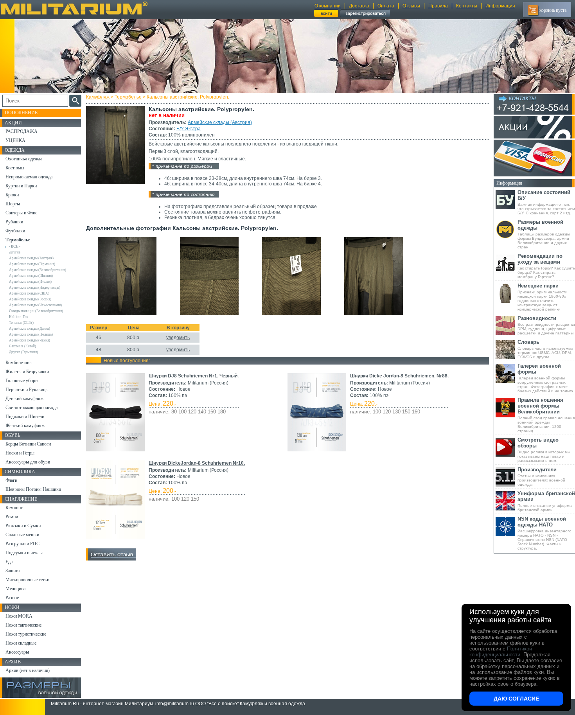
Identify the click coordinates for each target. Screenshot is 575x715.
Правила (438, 6)
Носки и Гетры (19, 453)
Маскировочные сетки (27, 579)
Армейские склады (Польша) (31, 334)
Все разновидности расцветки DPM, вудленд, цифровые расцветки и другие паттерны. (546, 325)
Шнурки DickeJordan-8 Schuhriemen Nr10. (197, 463)
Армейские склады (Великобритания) (37, 270)
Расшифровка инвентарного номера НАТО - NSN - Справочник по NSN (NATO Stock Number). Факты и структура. (544, 533)
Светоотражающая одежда (31, 407)
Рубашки (14, 222)
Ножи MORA (18, 616)
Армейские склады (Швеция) (31, 276)
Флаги (11, 480)
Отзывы (411, 6)
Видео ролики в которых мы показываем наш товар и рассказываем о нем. (544, 450)
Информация (500, 6)
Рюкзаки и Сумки (23, 525)
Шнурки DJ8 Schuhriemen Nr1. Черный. (194, 376)
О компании (327, 6)
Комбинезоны (18, 362)
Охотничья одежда (23, 159)
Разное (12, 597)
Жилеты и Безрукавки (27, 371)
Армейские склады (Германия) (32, 264)
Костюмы (14, 168)
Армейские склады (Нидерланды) (34, 287)
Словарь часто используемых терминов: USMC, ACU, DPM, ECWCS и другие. (545, 349)
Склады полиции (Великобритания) (36, 311)
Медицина (15, 588)
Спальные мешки (22, 534)
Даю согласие (516, 698)
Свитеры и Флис (21, 213)
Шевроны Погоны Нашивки (33, 489)
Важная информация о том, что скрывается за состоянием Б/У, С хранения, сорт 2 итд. (546, 202)
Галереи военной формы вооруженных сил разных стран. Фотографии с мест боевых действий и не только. (546, 378)
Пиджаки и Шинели (24, 416)
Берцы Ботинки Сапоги (28, 444)
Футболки (15, 231)
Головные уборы (21, 380)
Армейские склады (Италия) (30, 282)
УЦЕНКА (15, 140)
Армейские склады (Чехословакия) (35, 305)
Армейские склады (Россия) (30, 299)
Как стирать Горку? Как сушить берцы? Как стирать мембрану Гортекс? (546, 266)
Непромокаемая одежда (28, 177)
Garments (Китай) (22, 346)
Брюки (12, 195)
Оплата (385, 6)
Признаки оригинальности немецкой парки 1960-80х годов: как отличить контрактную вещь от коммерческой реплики (543, 297)
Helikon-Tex (18, 317)
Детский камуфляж (24, 398)
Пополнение (21, 112)
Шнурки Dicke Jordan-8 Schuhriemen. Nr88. (399, 376)
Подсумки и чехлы (24, 552)
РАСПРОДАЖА (21, 131)
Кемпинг (14, 507)
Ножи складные (20, 643)
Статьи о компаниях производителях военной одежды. (541, 477)
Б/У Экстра (188, 128)
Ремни (11, 516)
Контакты (466, 6)
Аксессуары (17, 652)
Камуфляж (98, 97)
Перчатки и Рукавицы (27, 389)
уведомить (178, 337)
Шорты (12, 204)
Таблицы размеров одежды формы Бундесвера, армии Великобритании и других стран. (544, 234)
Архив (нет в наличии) (27, 670)
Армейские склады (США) (29, 293)
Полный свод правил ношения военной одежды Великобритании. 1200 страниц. (546, 415)
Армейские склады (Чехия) (29, 340)
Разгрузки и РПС (22, 543)
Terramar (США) (21, 323)
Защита (12, 570)
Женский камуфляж (25, 425)
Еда (9, 561)
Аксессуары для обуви (27, 462)
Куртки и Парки (21, 186)
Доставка (359, 6)
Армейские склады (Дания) (29, 329)
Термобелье (128, 97)
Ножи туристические (25, 634)
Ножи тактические (23, 625)
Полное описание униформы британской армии (546, 501)
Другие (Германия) (23, 352)
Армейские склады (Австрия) (220, 122)
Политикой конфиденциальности (500, 652)
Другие (14, 252)
